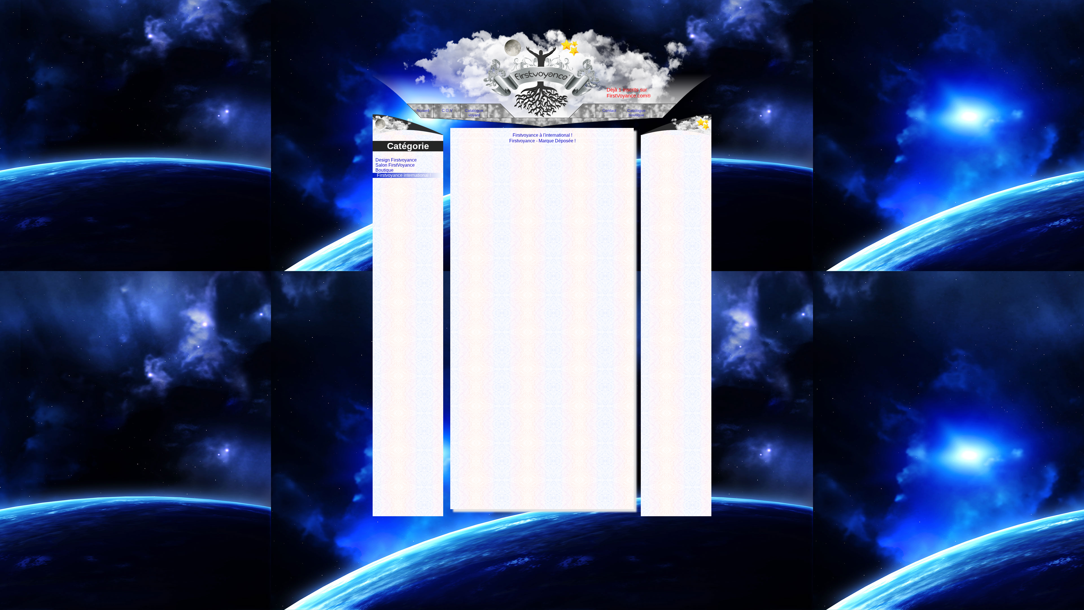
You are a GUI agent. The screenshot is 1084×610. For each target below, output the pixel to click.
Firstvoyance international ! (404, 175)
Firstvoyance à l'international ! (542, 135)
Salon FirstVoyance (395, 165)
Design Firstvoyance (396, 160)
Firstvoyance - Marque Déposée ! (542, 140)
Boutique (384, 170)
